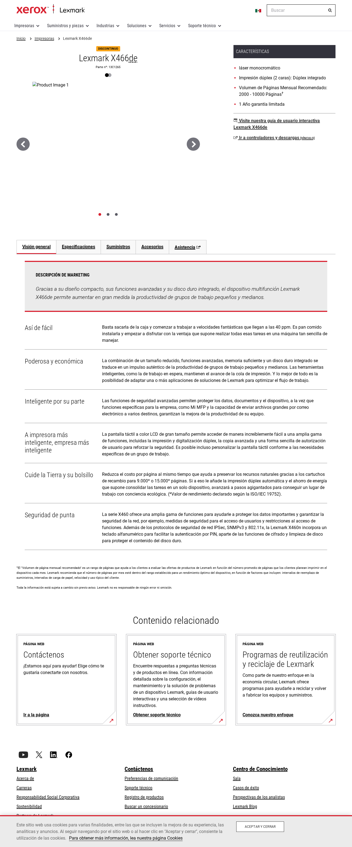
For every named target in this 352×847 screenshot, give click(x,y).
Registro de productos (144, 797)
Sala (237, 778)
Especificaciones (78, 246)
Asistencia (185, 247)
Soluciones (136, 25)
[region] (176, 831)
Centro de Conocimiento (260, 769)
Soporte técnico (202, 25)
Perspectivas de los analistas (259, 797)
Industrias (105, 25)
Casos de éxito (246, 787)
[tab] (99, 214)
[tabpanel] (176, 406)
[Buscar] (330, 10)
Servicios (167, 25)
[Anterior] (23, 144)
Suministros (118, 246)
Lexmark (26, 769)
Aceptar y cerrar (260, 827)
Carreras (24, 787)
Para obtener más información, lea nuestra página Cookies (126, 838)
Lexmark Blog (245, 806)
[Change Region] (258, 10)
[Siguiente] (193, 144)
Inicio (50, 9)
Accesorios (152, 246)
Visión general (36, 246)
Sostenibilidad (29, 806)
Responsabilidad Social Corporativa (47, 797)
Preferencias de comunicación (151, 778)
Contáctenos (139, 769)
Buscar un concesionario (146, 806)
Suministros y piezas (65, 25)
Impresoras (24, 25)
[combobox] (301, 10)
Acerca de (25, 778)
